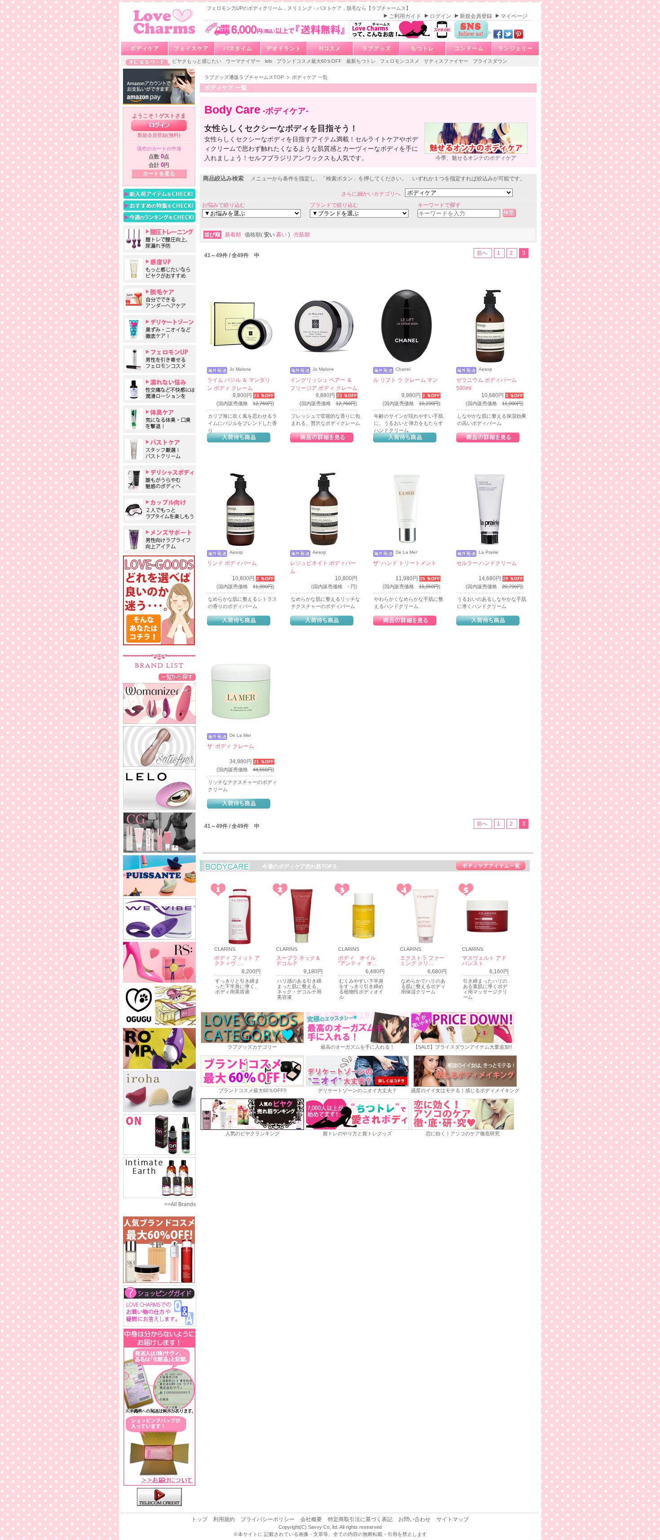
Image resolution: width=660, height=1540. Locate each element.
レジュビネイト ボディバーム (323, 567)
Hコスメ (330, 48)
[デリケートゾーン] (159, 329)
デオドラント (283, 48)
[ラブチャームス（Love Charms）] (164, 35)
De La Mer (406, 552)
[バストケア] (159, 449)
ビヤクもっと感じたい (197, 61)
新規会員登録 (476, 16)
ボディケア (144, 48)
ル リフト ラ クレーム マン (405, 380)
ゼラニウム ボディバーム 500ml (486, 384)
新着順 (233, 235)
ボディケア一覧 (490, 866)
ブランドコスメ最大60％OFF (310, 61)
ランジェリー (515, 48)
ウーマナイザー (244, 61)
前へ (483, 253)
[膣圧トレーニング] (159, 239)
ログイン (441, 16)
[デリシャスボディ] (159, 479)
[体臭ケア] (159, 419)
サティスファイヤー (447, 61)
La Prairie (488, 552)
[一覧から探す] (177, 677)
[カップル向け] (159, 509)
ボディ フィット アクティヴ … (237, 961)
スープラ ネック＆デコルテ (298, 961)
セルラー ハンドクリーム (486, 563)
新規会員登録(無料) (158, 135)
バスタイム (237, 48)
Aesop (485, 369)
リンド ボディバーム (232, 563)
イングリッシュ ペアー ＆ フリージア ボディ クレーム (323, 384)
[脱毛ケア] (159, 299)
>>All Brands (180, 1204)
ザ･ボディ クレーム (230, 746)
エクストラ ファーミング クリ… (422, 961)
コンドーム (469, 48)
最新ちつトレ (361, 61)
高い (282, 235)
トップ (200, 1519)
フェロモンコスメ (400, 61)
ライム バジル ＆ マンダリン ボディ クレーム (238, 384)
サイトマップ (452, 1519)
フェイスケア (191, 48)
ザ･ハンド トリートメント (404, 563)
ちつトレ (422, 48)
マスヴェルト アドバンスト (484, 961)
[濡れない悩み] (159, 389)
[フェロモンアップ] (159, 359)
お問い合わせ (415, 1519)
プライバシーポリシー (268, 1519)
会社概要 (311, 1519)
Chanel (403, 369)
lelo (269, 61)
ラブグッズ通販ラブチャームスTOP (244, 77)
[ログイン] (159, 125)
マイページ (514, 16)
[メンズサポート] (159, 539)
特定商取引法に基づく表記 (361, 1519)
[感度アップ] (159, 269)
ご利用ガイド (405, 16)
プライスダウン (490, 61)
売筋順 (302, 235)
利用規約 (224, 1519)
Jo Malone (240, 369)
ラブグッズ (376, 48)
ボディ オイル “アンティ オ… (359, 961)
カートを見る (159, 174)
